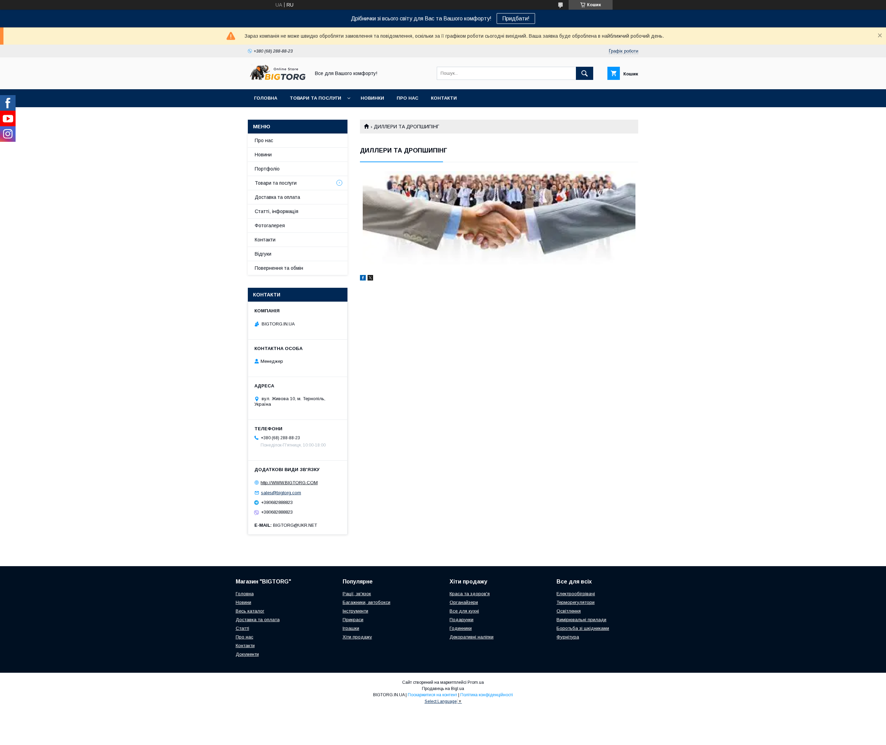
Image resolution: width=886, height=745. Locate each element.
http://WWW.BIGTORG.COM (289, 482)
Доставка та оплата (277, 197)
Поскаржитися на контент (432, 694)
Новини (263, 154)
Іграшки (351, 628)
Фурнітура (568, 637)
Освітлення (569, 611)
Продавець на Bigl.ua (443, 688)
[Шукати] (584, 73)
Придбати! (516, 18)
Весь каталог (250, 611)
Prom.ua (476, 682)
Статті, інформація (276, 211)
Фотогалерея (270, 225)
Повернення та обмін (279, 268)
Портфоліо (267, 169)
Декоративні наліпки (472, 637)
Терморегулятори (576, 602)
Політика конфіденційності (486, 694)
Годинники (461, 628)
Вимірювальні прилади (581, 619)
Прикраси (353, 619)
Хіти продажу (357, 637)
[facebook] (363, 279)
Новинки (372, 98)
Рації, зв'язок (357, 593)
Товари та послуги (315, 98)
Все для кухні (464, 611)
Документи (247, 654)
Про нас (407, 98)
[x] (370, 279)
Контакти (444, 98)
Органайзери (464, 602)
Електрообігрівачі (576, 593)
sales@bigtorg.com (281, 492)
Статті (242, 628)
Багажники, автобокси (366, 602)
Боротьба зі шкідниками (583, 628)
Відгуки (263, 254)
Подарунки (461, 619)
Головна (265, 98)
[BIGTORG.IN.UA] (277, 80)
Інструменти (355, 611)
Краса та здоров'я (470, 593)
